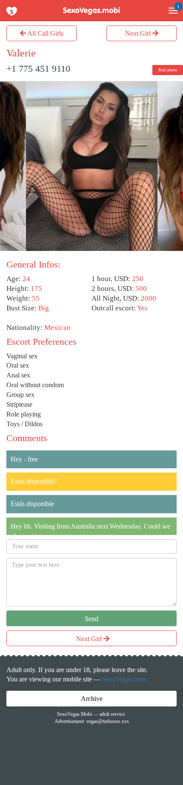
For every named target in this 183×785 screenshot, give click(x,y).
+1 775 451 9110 (38, 68)
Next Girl (138, 33)
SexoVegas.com (123, 679)
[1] (170, 10)
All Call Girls (44, 33)
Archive (92, 698)
